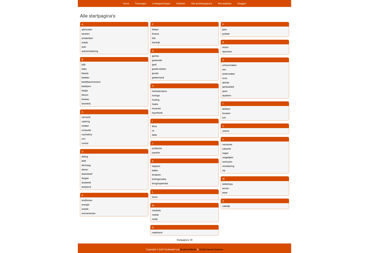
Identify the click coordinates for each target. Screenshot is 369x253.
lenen (155, 197)
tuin (224, 117)
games (155, 55)
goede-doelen (159, 68)
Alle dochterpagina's (201, 3)
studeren (226, 95)
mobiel (155, 214)
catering (86, 121)
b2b (83, 64)
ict (153, 130)
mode (155, 219)
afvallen (86, 33)
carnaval (86, 117)
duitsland (86, 186)
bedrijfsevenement (91, 81)
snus (224, 78)
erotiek (85, 209)
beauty (85, 73)
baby (84, 68)
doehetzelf (87, 173)
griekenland (158, 77)
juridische (157, 148)
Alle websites (224, 3)
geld (154, 64)
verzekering (228, 166)
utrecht (225, 131)
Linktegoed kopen (161, 3)
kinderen (156, 174)
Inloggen (241, 3)
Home (126, 3)
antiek (85, 42)
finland (155, 33)
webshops (227, 184)
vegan (225, 153)
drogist (85, 178)
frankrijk (156, 42)
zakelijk (226, 206)
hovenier (156, 108)
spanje (225, 82)
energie (85, 204)
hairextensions (159, 91)
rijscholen (227, 51)
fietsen (155, 29)
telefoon (226, 108)
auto (84, 46)
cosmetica (87, 134)
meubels (156, 210)
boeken (85, 99)
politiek (226, 33)
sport (224, 91)
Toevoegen (140, 3)
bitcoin (85, 94)
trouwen (226, 113)
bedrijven (86, 86)
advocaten (87, 29)
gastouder (157, 60)
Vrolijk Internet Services (211, 249)
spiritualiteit (228, 86)
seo (224, 69)
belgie (85, 90)
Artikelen (180, 3)
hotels (155, 104)
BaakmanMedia (188, 249)
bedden (85, 77)
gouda (155, 73)
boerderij (86, 103)
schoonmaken (229, 65)
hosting (155, 99)
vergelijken (227, 157)
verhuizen (227, 161)
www (224, 192)
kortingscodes (159, 179)
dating (85, 156)
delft (84, 160)
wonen (225, 188)
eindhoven (87, 200)
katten (155, 170)
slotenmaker (228, 73)
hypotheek (157, 112)
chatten (85, 125)
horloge (156, 95)
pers (224, 29)
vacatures (227, 144)
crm (83, 138)
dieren (85, 169)
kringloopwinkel (160, 183)
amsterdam (87, 38)
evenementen (89, 213)
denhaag (86, 165)
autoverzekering (90, 51)
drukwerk (86, 182)
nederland (157, 232)
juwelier (156, 152)
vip (223, 170)
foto (154, 38)
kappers (156, 166)
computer (86, 130)
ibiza (154, 126)
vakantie (226, 148)
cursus (85, 143)
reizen (225, 47)
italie (154, 134)
